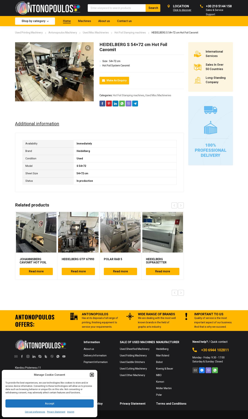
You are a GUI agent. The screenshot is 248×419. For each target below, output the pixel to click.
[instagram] (28, 356)
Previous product (175, 293)
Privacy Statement (56, 412)
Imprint (70, 412)
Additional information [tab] (37, 124)
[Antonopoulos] (47, 8)
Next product (181, 293)
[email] (16, 356)
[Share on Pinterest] (109, 103)
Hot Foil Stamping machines (130, 33)
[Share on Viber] (128, 103)
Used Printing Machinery (29, 33)
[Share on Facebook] (102, 103)
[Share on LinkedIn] (115, 103)
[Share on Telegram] (135, 103)
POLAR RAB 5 (113, 259)
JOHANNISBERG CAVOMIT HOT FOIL (33, 261)
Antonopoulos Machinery (62, 33)
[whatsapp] (58, 356)
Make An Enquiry (117, 80)
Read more (36, 271)
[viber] (52, 356)
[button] (92, 375)
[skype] (40, 356)
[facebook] (22, 356)
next (181, 205)
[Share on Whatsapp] (122, 103)
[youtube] (64, 356)
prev (174, 205)
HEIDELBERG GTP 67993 (78, 259)
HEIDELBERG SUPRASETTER (156, 261)
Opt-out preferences (35, 412)
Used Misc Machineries (96, 33)
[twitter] (46, 356)
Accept (49, 404)
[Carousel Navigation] (177, 205)
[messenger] (202, 370)
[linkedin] (34, 356)
